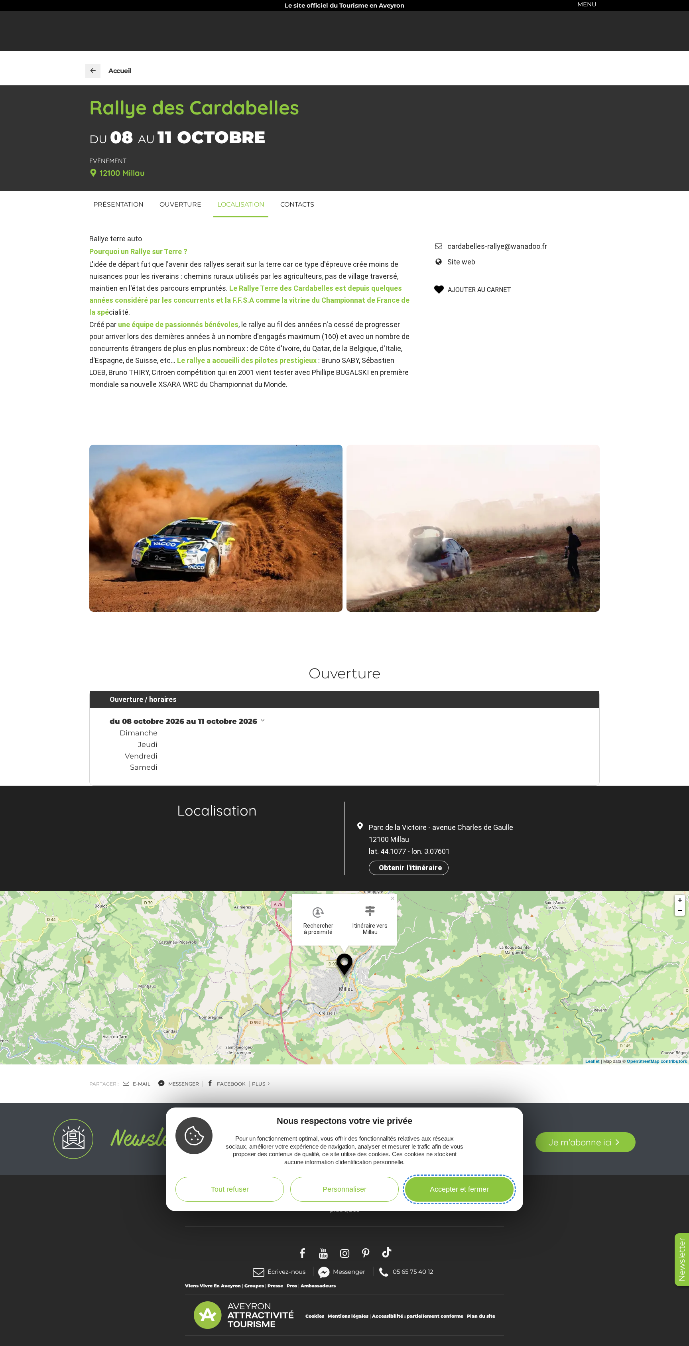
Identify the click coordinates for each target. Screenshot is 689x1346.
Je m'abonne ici (580, 1142)
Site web (461, 262)
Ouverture (180, 204)
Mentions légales (348, 1316)
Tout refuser (230, 1189)
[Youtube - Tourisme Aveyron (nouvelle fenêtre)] (323, 1252)
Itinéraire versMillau (370, 928)
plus (259, 1084)
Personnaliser (344, 1189)
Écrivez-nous (286, 1271)
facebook (231, 1084)
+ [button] (680, 900)
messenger (183, 1084)
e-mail (141, 1084)
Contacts (297, 204)
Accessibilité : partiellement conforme (417, 1316)
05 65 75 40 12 (412, 1271)
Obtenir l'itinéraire (410, 867)
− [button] (680, 910)
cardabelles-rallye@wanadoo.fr (497, 246)
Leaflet (592, 1061)
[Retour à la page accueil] (92, 71)
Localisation (240, 204)
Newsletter (682, 1259)
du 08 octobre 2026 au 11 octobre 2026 (184, 721)
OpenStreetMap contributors (657, 1061)
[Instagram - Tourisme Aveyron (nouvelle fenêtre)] (344, 1252)
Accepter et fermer (459, 1189)
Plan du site (481, 1316)
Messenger (349, 1271)
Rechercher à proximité (318, 928)
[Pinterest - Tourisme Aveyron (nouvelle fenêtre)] (365, 1252)
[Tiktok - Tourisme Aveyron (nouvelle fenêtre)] (387, 1252)
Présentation (118, 204)
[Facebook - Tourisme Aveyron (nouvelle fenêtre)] (302, 1252)
